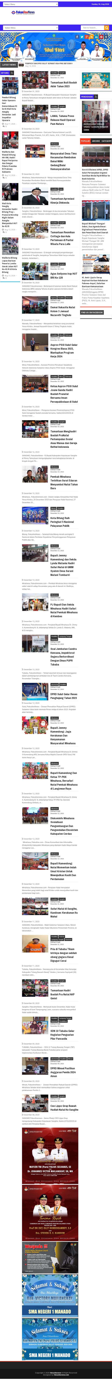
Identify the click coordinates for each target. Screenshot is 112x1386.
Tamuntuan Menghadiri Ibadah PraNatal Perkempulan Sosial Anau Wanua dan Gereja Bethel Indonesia (63, 439)
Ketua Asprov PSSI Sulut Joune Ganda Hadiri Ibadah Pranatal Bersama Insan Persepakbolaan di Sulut (64, 394)
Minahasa (54, 144)
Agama (53, 298)
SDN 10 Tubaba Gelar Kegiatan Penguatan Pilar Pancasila (62, 1034)
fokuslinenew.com (61, 1375)
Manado (69, 298)
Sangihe (62, 73)
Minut (61, 335)
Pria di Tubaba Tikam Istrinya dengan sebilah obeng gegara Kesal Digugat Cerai (63, 955)
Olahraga (68, 335)
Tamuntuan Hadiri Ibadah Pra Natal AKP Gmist (62, 994)
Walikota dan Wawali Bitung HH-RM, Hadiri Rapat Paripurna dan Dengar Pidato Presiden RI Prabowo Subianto (10, 161)
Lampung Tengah (65, 636)
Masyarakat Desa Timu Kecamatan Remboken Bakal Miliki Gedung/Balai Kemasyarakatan (63, 161)
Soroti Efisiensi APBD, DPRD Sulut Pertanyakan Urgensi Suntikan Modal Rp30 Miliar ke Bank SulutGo (96, 174)
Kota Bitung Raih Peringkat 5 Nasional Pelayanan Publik (62, 522)
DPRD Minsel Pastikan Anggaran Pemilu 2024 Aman (63, 1072)
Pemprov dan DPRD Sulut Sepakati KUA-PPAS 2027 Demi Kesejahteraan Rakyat (58, 63)
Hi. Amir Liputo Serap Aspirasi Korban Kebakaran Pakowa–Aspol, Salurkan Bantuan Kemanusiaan (95, 282)
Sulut (61, 189)
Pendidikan (63, 1021)
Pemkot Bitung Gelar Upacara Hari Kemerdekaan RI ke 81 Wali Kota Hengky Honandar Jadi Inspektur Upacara (9, 109)
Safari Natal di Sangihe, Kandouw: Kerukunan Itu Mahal (64, 912)
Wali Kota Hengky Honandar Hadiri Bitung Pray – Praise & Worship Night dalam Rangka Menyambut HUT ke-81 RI (10, 215)
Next (108, 117)
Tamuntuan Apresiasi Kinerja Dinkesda (62, 200)
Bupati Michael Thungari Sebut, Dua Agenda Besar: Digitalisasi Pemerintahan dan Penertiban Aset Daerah (95, 228)
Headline (54, 73)
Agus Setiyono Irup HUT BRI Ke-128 (63, 275)
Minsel (70, 1059)
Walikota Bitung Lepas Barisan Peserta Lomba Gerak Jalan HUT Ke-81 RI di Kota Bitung (10, 265)
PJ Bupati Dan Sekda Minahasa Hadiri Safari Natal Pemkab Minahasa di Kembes (64, 610)
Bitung (53, 508)
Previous (84, 117)
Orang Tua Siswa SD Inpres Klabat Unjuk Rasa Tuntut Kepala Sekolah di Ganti (95, 125)
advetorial (54, 684)
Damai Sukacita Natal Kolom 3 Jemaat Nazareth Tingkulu (62, 311)
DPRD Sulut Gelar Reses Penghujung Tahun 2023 (63, 696)
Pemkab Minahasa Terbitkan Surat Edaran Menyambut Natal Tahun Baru (64, 482)
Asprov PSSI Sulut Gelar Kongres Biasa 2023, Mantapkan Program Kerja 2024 (64, 350)
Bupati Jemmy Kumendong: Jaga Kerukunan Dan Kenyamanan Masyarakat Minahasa (63, 735)
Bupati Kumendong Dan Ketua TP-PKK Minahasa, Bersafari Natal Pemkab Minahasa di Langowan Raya (64, 780)
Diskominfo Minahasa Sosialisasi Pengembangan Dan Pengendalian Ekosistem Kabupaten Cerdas (64, 826)
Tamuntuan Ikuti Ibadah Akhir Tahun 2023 (63, 84)
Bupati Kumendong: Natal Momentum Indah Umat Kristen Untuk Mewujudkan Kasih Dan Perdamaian (63, 871)
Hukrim (61, 936)
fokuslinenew (55, 1373)
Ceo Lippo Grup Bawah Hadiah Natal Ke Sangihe (64, 1108)
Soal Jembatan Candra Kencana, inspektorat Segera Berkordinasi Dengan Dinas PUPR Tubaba (63, 656)
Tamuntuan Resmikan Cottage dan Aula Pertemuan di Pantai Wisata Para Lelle (62, 238)
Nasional (54, 639)
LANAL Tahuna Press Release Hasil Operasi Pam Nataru (62, 120)
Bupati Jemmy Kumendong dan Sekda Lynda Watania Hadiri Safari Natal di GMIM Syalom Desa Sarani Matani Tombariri (63, 565)
